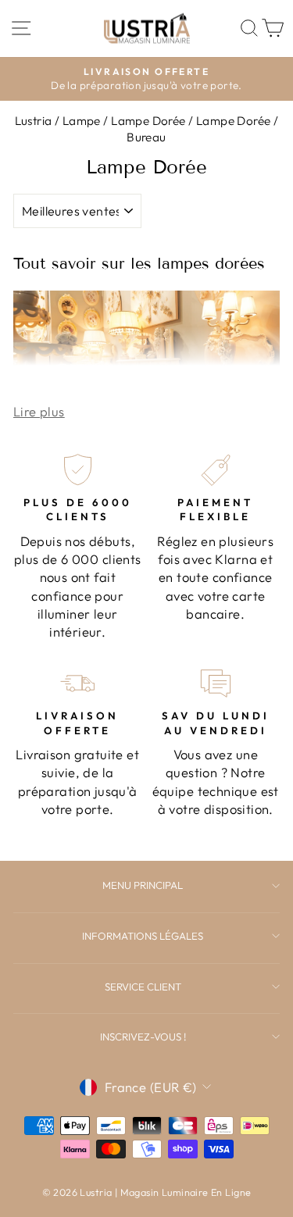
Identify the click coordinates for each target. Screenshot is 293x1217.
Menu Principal (142, 885)
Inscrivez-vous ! (143, 1036)
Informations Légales (142, 936)
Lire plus (39, 411)
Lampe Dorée (148, 120)
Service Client (143, 986)
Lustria (33, 120)
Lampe (82, 120)
